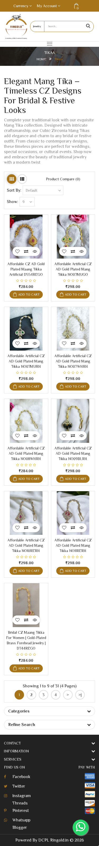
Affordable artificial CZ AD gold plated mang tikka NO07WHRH (73, 361)
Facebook (21, 776)
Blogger (19, 827)
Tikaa (58, 59)
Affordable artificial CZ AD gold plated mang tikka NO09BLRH (73, 453)
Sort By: (14, 190)
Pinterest (20, 810)
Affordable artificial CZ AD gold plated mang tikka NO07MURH (26, 361)
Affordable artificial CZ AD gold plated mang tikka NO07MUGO (73, 269)
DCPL (43, 840)
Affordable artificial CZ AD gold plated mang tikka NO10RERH (26, 545)
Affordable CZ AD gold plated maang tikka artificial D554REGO (26, 269)
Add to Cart (29, 294)
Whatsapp (21, 820)
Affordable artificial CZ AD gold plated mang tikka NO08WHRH (26, 453)
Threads (20, 803)
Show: (12, 201)
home (41, 59)
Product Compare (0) (63, 179)
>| (80, 695)
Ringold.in (59, 840)
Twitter (18, 786)
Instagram (21, 795)
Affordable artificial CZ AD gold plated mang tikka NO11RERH (73, 545)
